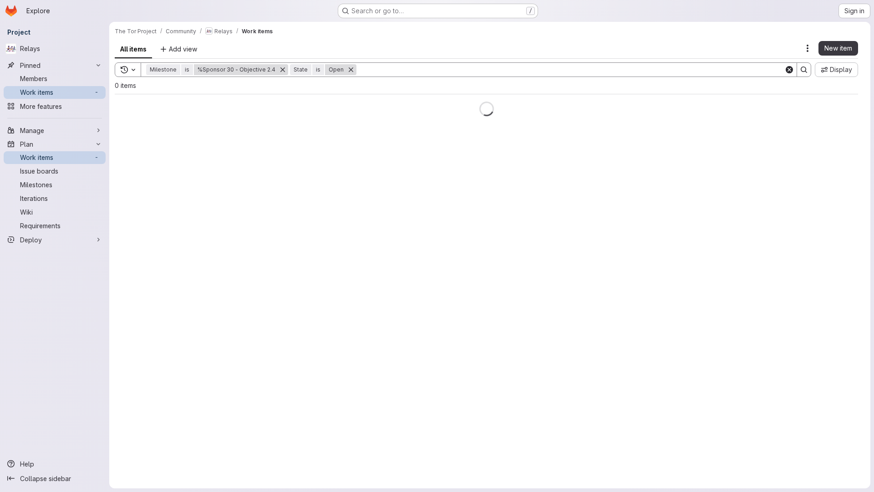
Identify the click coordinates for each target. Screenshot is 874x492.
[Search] (804, 69)
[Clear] (789, 69)
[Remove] (282, 69)
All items (133, 49)
